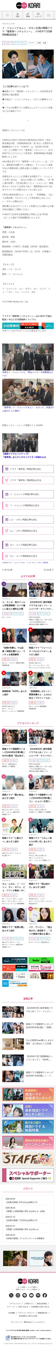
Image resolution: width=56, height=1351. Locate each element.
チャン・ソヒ (15, 942)
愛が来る (17, 812)
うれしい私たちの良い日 (38, 810)
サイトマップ (16, 1322)
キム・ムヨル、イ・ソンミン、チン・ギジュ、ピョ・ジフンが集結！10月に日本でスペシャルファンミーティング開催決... (14, 887)
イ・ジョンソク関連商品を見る (24, 505)
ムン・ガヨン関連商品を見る (23, 531)
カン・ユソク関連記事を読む (23, 545)
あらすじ (39, 663)
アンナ (5, 764)
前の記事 (8, 570)
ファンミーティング (10, 903)
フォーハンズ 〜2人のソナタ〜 (40, 667)
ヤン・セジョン (47, 901)
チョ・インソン (8, 709)
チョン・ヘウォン (9, 944)
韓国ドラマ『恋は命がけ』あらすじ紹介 (39, 885)
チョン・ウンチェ (9, 663)
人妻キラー (33, 812)
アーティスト (19, 43)
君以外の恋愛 (34, 624)
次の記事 (47, 570)
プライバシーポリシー (26, 1313)
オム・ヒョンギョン (36, 858)
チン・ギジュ (7, 901)
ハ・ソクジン (7, 812)
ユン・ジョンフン (36, 860)
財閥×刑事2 (20, 663)
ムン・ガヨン (37, 562)
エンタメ (7, 43)
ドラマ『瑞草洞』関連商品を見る (25, 480)
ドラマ (31, 43)
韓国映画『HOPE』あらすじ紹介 (14, 693)
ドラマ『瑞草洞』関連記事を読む (25, 469)
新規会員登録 (42, 1303)
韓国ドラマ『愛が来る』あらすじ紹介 (13, 796)
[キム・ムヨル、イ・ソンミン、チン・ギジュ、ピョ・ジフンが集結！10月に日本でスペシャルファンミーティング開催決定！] (14, 872)
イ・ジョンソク (15, 562)
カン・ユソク (26, 562)
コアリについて (15, 1303)
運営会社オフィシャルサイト (34, 1322)
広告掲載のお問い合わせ (40, 1307)
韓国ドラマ (44, 624)
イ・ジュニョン (35, 665)
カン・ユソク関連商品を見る (23, 556)
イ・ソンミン (7, 899)
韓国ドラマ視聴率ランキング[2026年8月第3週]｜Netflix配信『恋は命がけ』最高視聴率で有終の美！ (14, 752)
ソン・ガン (45, 665)
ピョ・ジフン (18, 901)
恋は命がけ (13, 764)
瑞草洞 (46, 562)
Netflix (32, 663)
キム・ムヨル (34, 706)
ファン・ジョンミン (10, 711)
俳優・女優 (41, 43)
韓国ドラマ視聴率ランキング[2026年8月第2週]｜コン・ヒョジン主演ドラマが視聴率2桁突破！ (40, 798)
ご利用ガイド (29, 1303)
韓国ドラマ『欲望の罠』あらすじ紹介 (13, 929)
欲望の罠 (20, 944)
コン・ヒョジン (16, 853)
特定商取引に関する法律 (28, 1316)
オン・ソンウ (40, 899)
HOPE (5, 706)
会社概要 (11, 1313)
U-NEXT (6, 562)
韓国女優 (6, 665)
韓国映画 (21, 711)
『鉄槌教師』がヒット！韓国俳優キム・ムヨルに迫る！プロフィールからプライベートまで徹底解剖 (40, 694)
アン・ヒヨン (15, 810)
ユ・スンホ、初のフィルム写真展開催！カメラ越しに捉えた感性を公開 (13, 605)
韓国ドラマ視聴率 (9, 766)
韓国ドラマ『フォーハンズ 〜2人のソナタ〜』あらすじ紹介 (40, 651)
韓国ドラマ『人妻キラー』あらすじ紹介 (12, 839)
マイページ (11, 1307)
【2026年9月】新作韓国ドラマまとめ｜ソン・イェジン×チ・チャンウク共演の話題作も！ (41, 605)
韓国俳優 (33, 709)
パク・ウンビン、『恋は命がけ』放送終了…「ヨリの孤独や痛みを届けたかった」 (40, 930)
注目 (5, 659)
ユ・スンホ (7, 617)
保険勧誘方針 (42, 1313)
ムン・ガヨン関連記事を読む (23, 519)
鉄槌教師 (43, 706)
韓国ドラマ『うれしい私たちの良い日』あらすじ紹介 (40, 841)
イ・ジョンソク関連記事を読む (24, 494)
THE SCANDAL (35, 617)
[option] (15, 1258)
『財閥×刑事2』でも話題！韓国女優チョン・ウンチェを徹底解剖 (13, 651)
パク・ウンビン (35, 901)
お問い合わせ (23, 1307)
